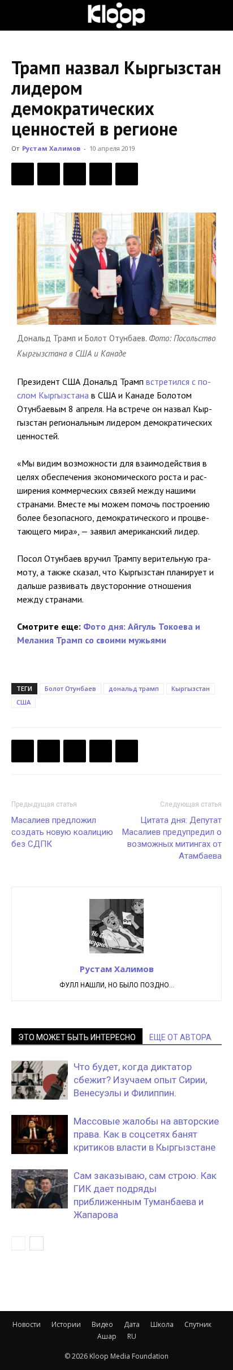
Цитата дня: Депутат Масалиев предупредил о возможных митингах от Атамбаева (172, 838)
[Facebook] (22, 174)
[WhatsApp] (126, 174)
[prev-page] (18, 1243)
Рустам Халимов (51, 148)
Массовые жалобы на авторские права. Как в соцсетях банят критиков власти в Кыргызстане (146, 1134)
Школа (162, 1324)
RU (131, 1336)
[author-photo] (116, 952)
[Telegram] (100, 174)
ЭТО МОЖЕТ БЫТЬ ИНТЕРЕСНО (77, 1037)
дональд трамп (134, 688)
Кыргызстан (190, 688)
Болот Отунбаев (70, 688)
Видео (102, 1324)
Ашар (106, 1336)
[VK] (74, 174)
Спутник (198, 1324)
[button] (19, 15)
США (23, 702)
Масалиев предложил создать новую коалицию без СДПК (62, 832)
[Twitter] (48, 174)
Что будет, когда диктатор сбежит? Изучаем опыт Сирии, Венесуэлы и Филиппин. (140, 1079)
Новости (26, 1324)
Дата (132, 1324)
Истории (66, 1324)
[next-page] (36, 1243)
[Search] (217, 15)
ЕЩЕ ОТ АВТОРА (180, 1037)
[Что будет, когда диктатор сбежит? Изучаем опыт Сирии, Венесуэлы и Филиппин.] (39, 1080)
